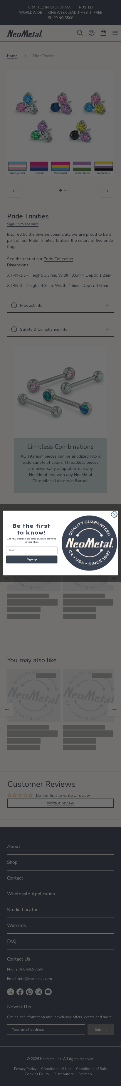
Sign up (32, 559)
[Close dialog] (114, 514)
